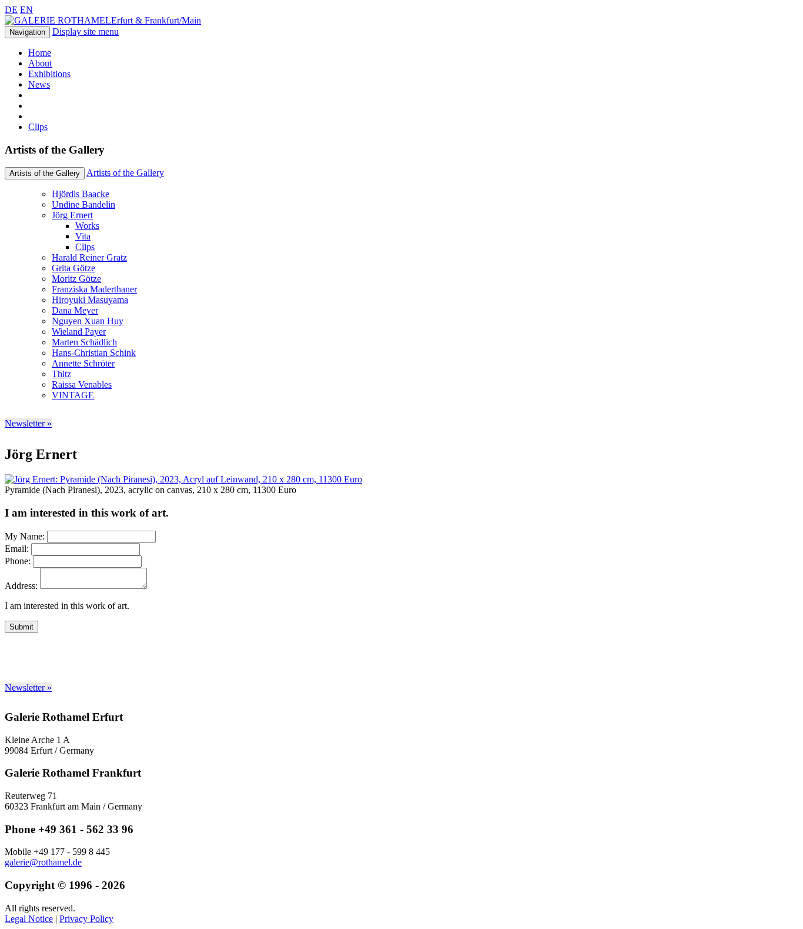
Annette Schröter (83, 363)
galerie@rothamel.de (43, 862)
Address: (21, 586)
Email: (17, 549)
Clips (38, 127)
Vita (83, 236)
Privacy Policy (86, 919)
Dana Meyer (75, 310)
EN (26, 10)
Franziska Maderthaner (94, 289)
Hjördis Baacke (80, 194)
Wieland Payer (79, 332)
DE (11, 10)
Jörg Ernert (72, 215)
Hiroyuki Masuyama (90, 300)
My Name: (25, 536)
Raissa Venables (82, 384)
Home (39, 53)
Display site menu (85, 31)
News (39, 84)
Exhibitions (49, 74)
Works (87, 226)
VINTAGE (73, 395)
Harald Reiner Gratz (89, 257)
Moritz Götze (76, 279)
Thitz (61, 374)
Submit (21, 626)
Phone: (18, 561)
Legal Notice (29, 919)
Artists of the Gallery (125, 173)
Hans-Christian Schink (94, 353)
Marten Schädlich (84, 342)
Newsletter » (28, 423)
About (40, 63)
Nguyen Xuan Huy (87, 321)
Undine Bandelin (83, 204)
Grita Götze (73, 268)
